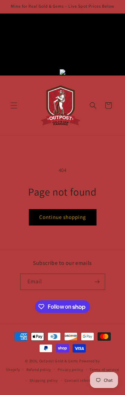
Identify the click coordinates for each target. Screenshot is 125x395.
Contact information (83, 380)
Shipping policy (44, 380)
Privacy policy (70, 369)
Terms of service (104, 369)
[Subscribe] (97, 282)
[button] (14, 105)
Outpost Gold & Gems (58, 360)
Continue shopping (62, 217)
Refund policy (38, 369)
